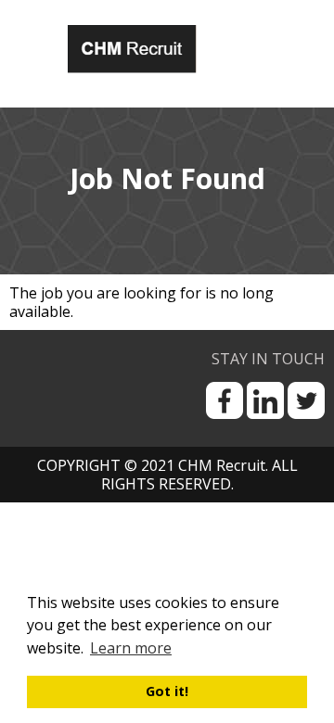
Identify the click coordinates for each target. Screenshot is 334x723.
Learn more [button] (131, 648)
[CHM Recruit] (159, 48)
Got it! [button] (167, 691)
